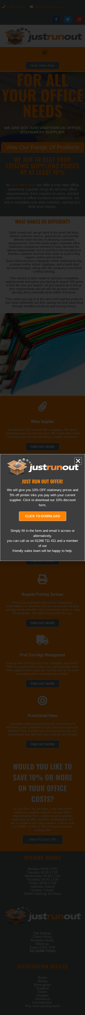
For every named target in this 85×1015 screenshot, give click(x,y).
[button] (78, 461)
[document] (42, 507)
